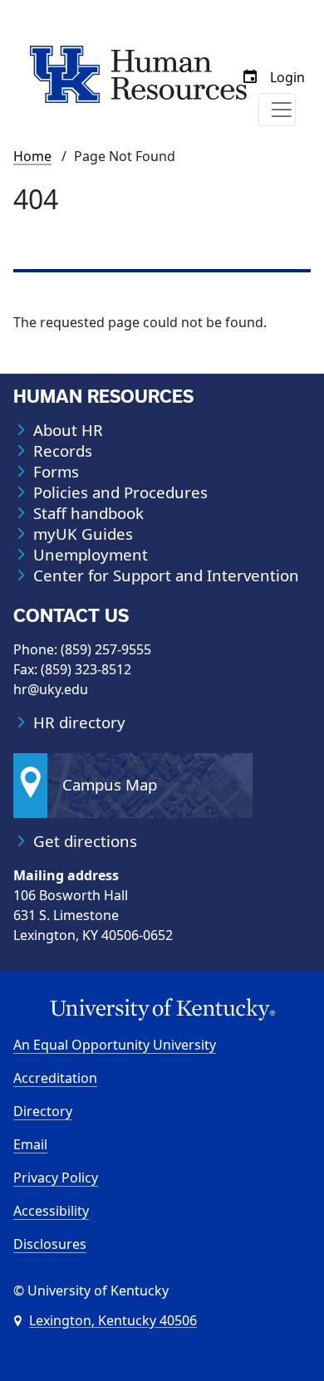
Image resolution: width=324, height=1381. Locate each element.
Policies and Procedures (120, 492)
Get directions (85, 841)
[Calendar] (250, 77)
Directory (42, 1111)
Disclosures (49, 1244)
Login (287, 77)
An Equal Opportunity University (114, 1045)
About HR (68, 430)
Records (62, 451)
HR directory (79, 722)
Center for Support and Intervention (166, 575)
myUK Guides (83, 534)
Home (32, 156)
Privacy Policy (55, 1177)
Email (30, 1144)
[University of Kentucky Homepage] (162, 1009)
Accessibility (51, 1211)
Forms (56, 472)
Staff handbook (88, 513)
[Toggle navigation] (277, 109)
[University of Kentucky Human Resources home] (138, 73)
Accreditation (55, 1078)
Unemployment (90, 555)
